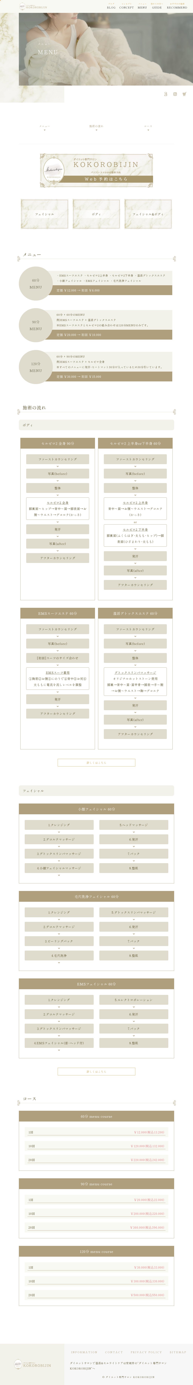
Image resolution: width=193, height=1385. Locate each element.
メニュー (44, 126)
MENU (142, 5)
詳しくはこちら (96, 763)
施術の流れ (96, 126)
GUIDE (157, 5)
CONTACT (114, 1352)
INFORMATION (84, 1352)
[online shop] (184, 94)
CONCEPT (126, 5)
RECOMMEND (177, 5)
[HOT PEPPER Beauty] (165, 94)
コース (148, 126)
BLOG (111, 5)
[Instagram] (175, 94)
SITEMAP (178, 1352)
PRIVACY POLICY (146, 1352)
